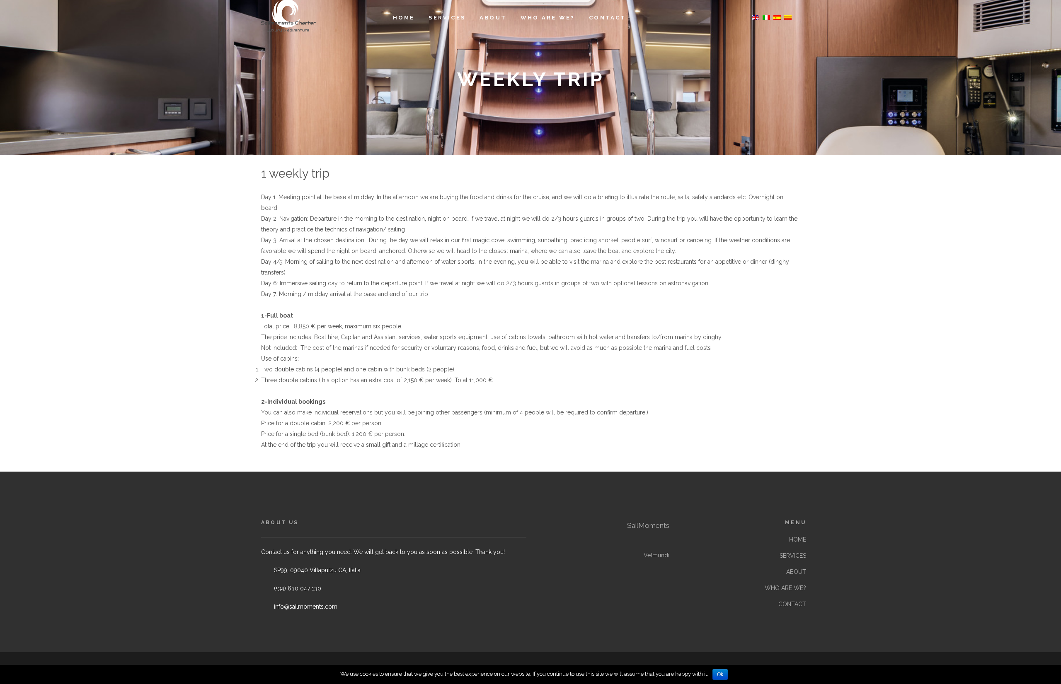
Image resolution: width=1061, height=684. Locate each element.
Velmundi (656, 555)
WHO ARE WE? (785, 588)
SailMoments (648, 525)
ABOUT (796, 571)
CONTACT (792, 604)
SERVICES (793, 555)
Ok (720, 674)
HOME (797, 539)
